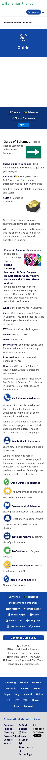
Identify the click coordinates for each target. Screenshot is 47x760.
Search (36, 12)
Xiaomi (35, 279)
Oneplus (31, 272)
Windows (34, 275)
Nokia (7, 279)
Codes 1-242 (15, 620)
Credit (24, 739)
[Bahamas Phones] (43, 11)
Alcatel (16, 279)
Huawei (8, 275)
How (5, 366)
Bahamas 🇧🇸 (10, 176)
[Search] (29, 12)
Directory (14, 608)
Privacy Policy (11, 735)
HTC (28, 279)
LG (17, 272)
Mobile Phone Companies (23, 602)
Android (8, 283)
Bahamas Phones (19, 3)
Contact (8, 739)
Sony (22, 272)
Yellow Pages (17, 614)
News (6, 339)
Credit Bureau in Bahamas (25, 482)
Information (10, 357)
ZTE (23, 279)
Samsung (9, 268)
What (6, 307)
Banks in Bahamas (21, 579)
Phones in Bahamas (15, 250)
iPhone (8, 264)
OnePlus (36, 682)
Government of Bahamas (26, 506)
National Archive (22, 536)
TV (4, 329)
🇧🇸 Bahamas (31, 112)
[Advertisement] (23, 82)
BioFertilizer (19, 551)
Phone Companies (24, 118)
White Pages (33, 608)
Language (34, 620)
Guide (6, 197)
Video (6, 313)
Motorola (9, 272)
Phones (15, 112)
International (10, 344)
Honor (17, 275)
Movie (6, 334)
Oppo (25, 275)
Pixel (16, 706)
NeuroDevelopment (23, 565)
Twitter (40, 732)
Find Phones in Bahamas (26, 398)
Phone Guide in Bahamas (17, 163)
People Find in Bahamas (25, 441)
